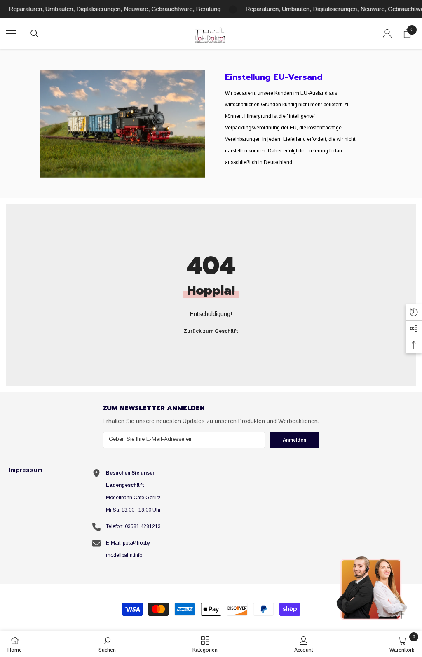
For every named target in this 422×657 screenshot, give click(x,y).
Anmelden (294, 440)
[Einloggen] (387, 33)
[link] (122, 124)
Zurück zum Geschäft (210, 331)
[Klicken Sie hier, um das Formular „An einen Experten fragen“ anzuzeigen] (372, 588)
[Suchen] (35, 34)
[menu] (11, 34)
